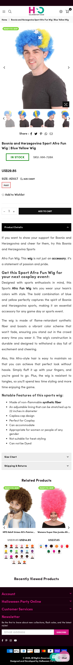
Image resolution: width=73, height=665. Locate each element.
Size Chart (29, 178)
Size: (18, 179)
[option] (36, 67)
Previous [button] (4, 67)
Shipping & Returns (15, 465)
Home (4, 19)
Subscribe (61, 632)
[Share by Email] (51, 133)
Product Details (13, 227)
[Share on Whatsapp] (46, 133)
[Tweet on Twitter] (36, 133)
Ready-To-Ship (11, 28)
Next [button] (68, 67)
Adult (6, 185)
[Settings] (61, 11)
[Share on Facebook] (31, 133)
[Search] (10, 11)
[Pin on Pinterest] (41, 133)
